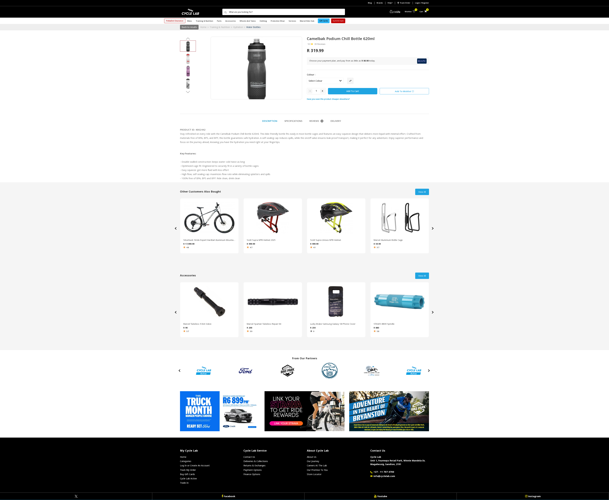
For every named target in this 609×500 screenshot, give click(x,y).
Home (203, 27)
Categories (185, 461)
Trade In (184, 482)
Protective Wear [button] (278, 21)
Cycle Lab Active (188, 478)
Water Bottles (253, 27)
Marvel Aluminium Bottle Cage (388, 240)
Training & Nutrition (220, 27)
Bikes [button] (189, 21)
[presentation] (433, 228)
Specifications (293, 121)
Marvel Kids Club (307, 21)
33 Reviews (319, 44)
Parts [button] (219, 21)
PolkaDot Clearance (174, 21)
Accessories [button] (230, 21)
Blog (370, 3)
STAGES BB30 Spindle (384, 324)
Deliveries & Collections (255, 461)
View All (422, 192)
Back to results (189, 27)
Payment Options (252, 469)
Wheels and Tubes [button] (248, 21)
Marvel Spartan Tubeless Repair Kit (264, 324)
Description (269, 121)
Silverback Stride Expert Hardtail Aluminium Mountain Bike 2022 (209, 240)
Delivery (336, 121)
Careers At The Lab (317, 465)
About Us (311, 456)
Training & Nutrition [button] (204, 21)
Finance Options (251, 474)
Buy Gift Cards (187, 474)
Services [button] (292, 21)
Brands (380, 3)
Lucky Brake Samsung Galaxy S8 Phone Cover (332, 324)
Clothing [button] (263, 21)
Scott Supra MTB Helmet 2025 (261, 240)
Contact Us (249, 456)
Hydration (238, 27)
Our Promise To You (317, 469)
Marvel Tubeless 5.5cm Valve (197, 324)
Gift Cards (323, 21)
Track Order (405, 3)
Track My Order (188, 469)
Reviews (316, 121)
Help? (390, 3)
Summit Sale (338, 21)
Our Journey (313, 461)
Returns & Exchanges (254, 465)
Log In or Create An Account (195, 465)
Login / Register (422, 3)
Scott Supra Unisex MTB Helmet (325, 240)
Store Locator (314, 474)
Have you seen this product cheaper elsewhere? (328, 99)
